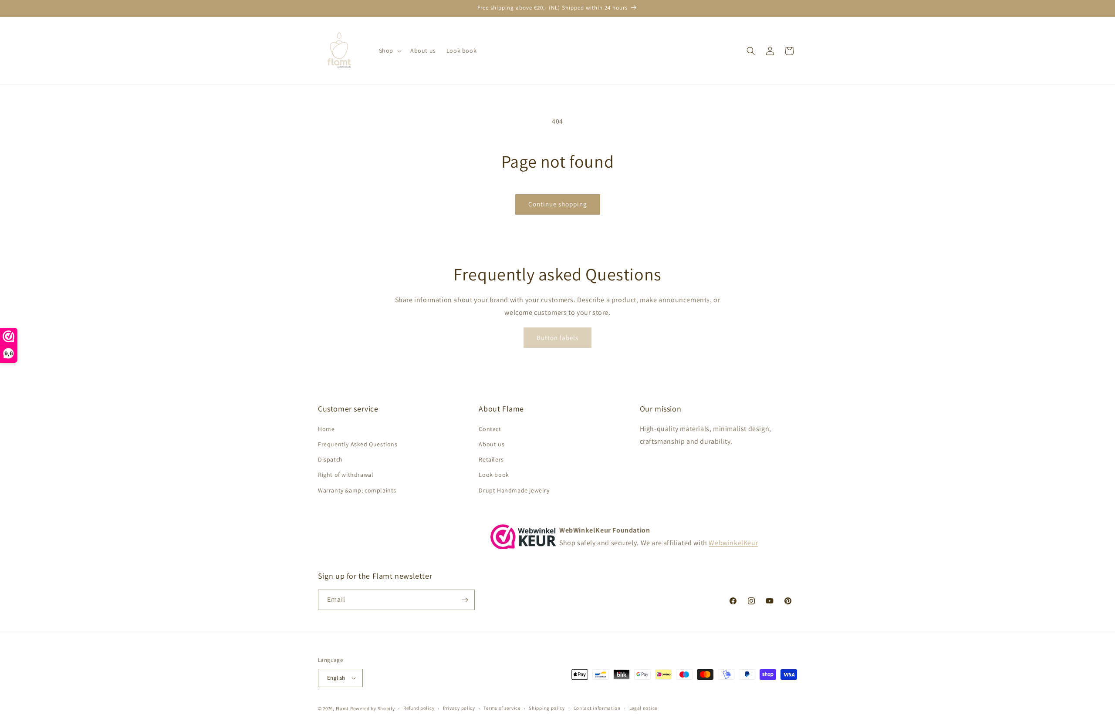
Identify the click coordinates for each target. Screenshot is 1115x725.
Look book (494, 475)
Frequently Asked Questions (358, 444)
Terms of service (501, 708)
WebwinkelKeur (733, 542)
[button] (389, 50)
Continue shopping (557, 204)
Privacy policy (459, 708)
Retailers (491, 459)
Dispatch (330, 459)
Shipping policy (547, 708)
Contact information (597, 708)
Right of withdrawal (345, 475)
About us (491, 444)
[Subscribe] (464, 600)
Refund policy (418, 708)
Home (326, 429)
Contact (490, 429)
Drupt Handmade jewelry (514, 490)
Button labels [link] (557, 338)
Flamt (342, 708)
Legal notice (643, 708)
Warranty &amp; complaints (357, 490)
